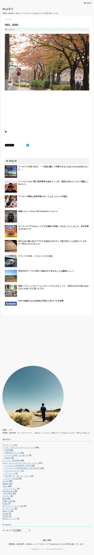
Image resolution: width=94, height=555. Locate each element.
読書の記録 (7, 501)
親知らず (6, 511)
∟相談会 (7, 458)
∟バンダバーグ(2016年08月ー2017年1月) (21, 468)
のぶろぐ (8, 8)
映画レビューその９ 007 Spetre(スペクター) (37, 211)
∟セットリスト (10, 489)
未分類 (5, 514)
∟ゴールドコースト (12, 471)
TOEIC (5, 516)
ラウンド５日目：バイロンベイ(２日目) (35, 256)
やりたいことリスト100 (12, 506)
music (5, 486)
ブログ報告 (7, 493)
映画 (4, 499)
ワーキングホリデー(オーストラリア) (18, 448)
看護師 (5, 484)
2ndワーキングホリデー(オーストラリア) (20, 463)
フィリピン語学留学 (11, 460)
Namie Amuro (8, 491)
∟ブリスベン (9, 473)
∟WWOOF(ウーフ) (11, 453)
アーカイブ (7, 530)
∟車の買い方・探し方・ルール (16, 476)
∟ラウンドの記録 (11, 479)
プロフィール (8, 445)
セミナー (6, 496)
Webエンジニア (9, 519)
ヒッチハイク (8, 509)
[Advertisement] (23, 108)
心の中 (5, 481)
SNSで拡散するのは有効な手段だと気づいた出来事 (41, 301)
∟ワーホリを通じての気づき (16, 455)
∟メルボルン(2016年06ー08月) (17, 466)
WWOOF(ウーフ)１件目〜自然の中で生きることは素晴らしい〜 (46, 271)
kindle (5, 504)
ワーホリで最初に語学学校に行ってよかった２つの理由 (42, 196)
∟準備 (6, 450)
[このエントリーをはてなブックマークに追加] (27, 145)
